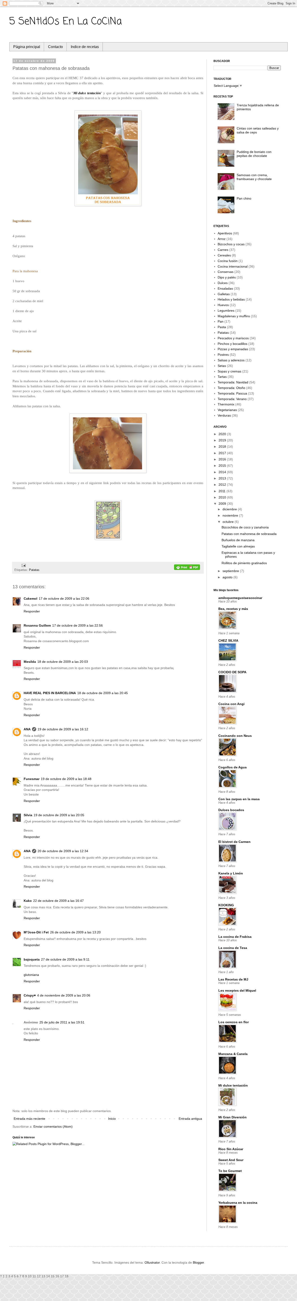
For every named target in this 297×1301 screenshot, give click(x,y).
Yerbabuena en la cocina (237, 1202)
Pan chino (244, 198)
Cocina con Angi (231, 704)
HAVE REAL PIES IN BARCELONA (50, 693)
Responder (32, 611)
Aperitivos (225, 233)
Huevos (223, 305)
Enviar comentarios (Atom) (53, 1126)
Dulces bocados (231, 810)
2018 (223, 446)
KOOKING (226, 905)
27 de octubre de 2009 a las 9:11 (65, 959)
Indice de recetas (85, 47)
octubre (229, 522)
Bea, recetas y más (233, 609)
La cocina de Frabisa (235, 937)
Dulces (223, 283)
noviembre (231, 515)
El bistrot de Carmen (234, 842)
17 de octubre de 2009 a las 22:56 (77, 625)
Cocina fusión (228, 261)
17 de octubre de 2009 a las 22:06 (64, 598)
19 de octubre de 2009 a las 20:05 (59, 815)
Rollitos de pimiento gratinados (244, 563)
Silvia (28, 815)
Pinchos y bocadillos (232, 344)
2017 (223, 453)
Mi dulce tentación (87, 93)
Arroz (222, 239)
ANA (27, 729)
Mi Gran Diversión (232, 1117)
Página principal (26, 47)
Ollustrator (152, 1262)
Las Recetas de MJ (233, 979)
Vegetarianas (227, 410)
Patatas (34, 570)
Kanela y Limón (230, 873)
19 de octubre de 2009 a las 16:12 (63, 729)
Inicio (112, 1118)
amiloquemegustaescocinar (240, 598)
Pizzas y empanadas (233, 349)
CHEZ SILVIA (228, 640)
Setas (222, 366)
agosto (228, 577)
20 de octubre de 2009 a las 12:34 (63, 851)
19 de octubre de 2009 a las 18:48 (66, 779)
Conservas (225, 272)
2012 (223, 484)
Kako (28, 901)
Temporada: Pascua (232, 393)
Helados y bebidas (231, 299)
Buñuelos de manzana (238, 540)
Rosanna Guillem (37, 625)
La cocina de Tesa (232, 948)
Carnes (223, 250)
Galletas (224, 294)
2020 (223, 434)
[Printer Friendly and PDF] (187, 567)
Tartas (222, 377)
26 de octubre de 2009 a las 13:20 (75, 932)
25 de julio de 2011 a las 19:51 (61, 1022)
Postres (223, 354)
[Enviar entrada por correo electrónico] (23, 565)
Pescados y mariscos (233, 338)
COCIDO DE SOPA (232, 672)
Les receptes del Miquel (237, 990)
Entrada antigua (190, 1118)
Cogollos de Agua (232, 767)
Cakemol (30, 598)
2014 (223, 472)
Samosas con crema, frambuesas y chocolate (254, 177)
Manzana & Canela (233, 1054)
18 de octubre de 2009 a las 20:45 (102, 693)
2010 (223, 497)
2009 (223, 503)
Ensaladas (225, 288)
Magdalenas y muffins (234, 316)
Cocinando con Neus (235, 736)
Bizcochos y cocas (231, 244)
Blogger (198, 1262)
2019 (223, 440)
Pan (220, 321)
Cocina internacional (233, 266)
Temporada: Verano (232, 399)
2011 (222, 491)
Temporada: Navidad (233, 382)
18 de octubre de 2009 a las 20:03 (62, 661)
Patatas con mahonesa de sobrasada (249, 534)
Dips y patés (227, 277)
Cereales (224, 255)
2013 (223, 478)
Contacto (55, 47)
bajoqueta (32, 959)
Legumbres (226, 310)
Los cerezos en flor (233, 1022)
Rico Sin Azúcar (230, 1149)
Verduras (224, 415)
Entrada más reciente (29, 1118)
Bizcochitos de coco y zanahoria (245, 527)
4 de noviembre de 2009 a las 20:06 (63, 995)
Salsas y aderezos (231, 360)
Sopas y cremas (229, 371)
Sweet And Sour (230, 1160)
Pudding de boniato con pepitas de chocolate (254, 154)
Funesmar (31, 779)
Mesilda (30, 661)
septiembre (231, 571)
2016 (223, 459)
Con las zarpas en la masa (239, 799)
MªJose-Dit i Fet (36, 932)
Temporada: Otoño (231, 388)
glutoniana (31, 975)
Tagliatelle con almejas (238, 546)
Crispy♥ (30, 995)
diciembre (230, 509)
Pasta (222, 327)
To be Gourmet (230, 1171)
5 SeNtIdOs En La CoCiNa (65, 21)
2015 (223, 465)
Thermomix (226, 404)
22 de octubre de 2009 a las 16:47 (58, 901)
